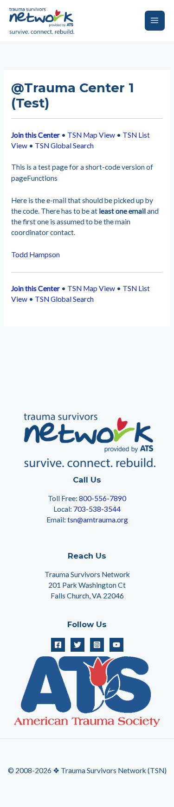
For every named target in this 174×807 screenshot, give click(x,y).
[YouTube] (116, 645)
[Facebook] (58, 645)
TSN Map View (91, 135)
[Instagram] (97, 645)
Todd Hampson (35, 254)
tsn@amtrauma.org (97, 519)
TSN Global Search (64, 145)
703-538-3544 (97, 509)
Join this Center (35, 135)
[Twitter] (77, 645)
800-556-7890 (102, 498)
